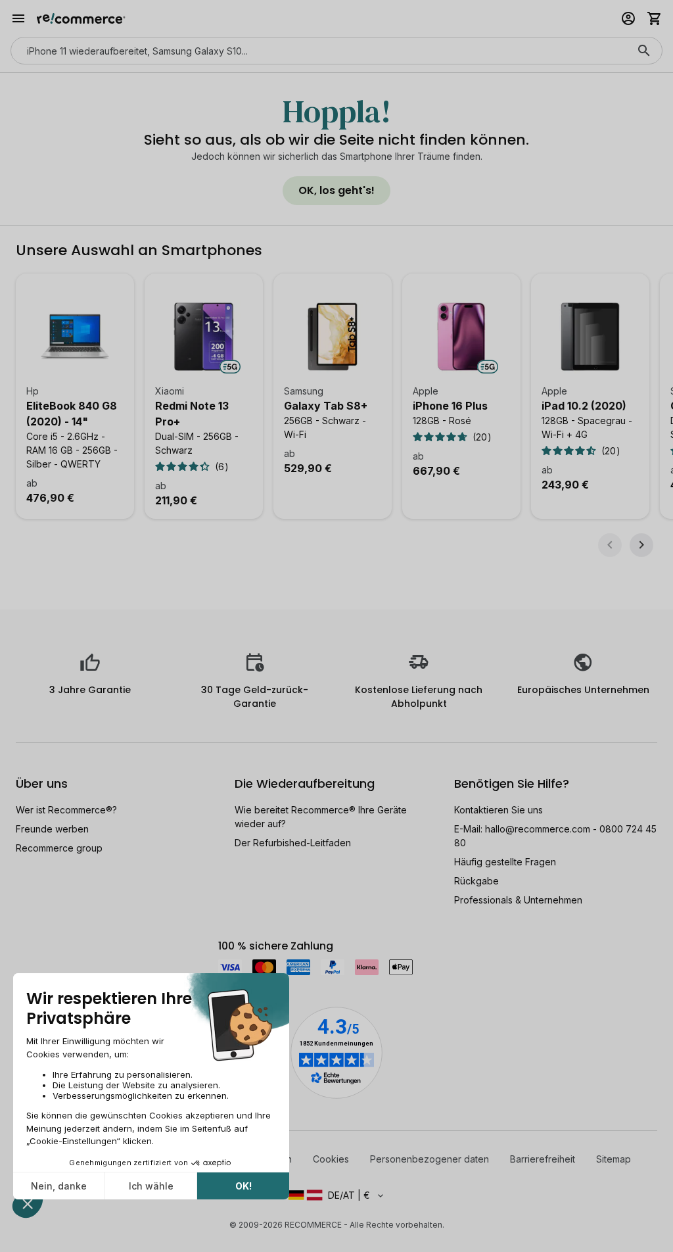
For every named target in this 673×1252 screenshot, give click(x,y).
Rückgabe (476, 880)
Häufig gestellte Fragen (505, 861)
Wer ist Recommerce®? (66, 809)
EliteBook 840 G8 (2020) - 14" (71, 413)
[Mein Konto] (628, 18)
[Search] (644, 50)
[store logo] (81, 18)
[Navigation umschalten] (18, 18)
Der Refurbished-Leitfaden (293, 842)
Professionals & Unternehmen (518, 899)
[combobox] (318, 50)
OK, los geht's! (336, 190)
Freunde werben (52, 828)
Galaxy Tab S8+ (325, 405)
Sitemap (613, 1159)
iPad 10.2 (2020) (584, 405)
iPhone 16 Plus (450, 405)
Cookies (331, 1159)
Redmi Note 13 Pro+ (192, 413)
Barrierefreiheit (542, 1159)
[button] (336, 1195)
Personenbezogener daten (429, 1159)
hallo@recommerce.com (537, 828)
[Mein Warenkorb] (654, 18)
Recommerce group (59, 848)
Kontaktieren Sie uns (498, 809)
